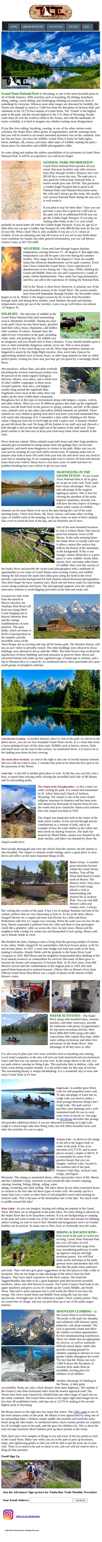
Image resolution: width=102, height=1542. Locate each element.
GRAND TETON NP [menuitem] (33, 27)
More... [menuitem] (87, 27)
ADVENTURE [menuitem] (55, 27)
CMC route (80, 1411)
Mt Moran (66, 1119)
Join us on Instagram (28, 1516)
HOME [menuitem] (14, 27)
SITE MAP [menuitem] (73, 27)
